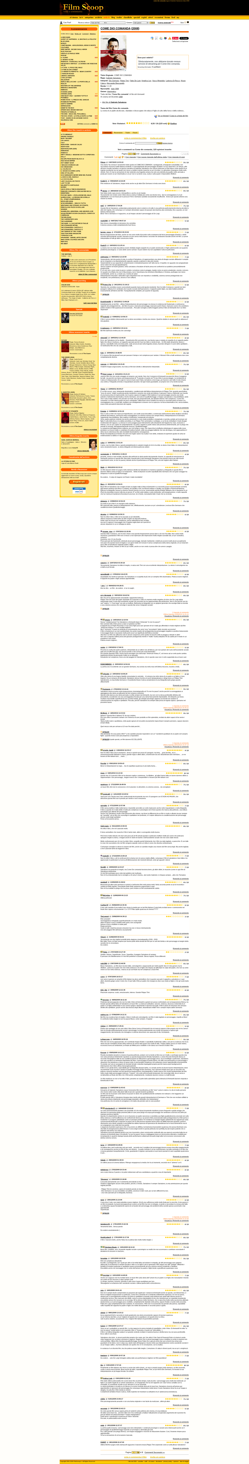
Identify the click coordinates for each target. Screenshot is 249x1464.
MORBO (63, 187)
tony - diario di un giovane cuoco (74, 118)
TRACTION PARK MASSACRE (71, 233)
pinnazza (104, 501)
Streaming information (145, 67)
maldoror (65, 80)
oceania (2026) (66, 92)
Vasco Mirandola (158, 81)
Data (72, 34)
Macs (103, 484)
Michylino (106, 895)
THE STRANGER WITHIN (69, 225)
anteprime (89, 17)
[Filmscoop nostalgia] (188, 23)
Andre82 (106, 317)
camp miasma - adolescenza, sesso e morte (78, 45)
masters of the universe (71, 85)
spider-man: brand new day (72, 110)
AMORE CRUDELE (67, 136)
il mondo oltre (67, 59)
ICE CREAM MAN (66, 167)
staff (145, 1461)
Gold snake (105, 826)
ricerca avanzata (164, 23)
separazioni (65, 106)
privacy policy (167, 1461)
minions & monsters (69, 87)
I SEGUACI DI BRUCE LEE (69, 165)
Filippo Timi (124, 81)
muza (103, 773)
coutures (65, 47)
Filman (103, 162)
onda (102, 1425)
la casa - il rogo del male (71, 67)
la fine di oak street (69, 69)
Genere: (129, 23)
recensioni (159, 17)
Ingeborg (104, 1355)
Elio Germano (114, 81)
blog (113, 17)
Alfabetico (93, 34)
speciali (137, 17)
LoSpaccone (105, 1039)
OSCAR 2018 (65, 285)
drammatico (111, 91)
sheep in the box (67, 108)
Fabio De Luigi (135, 81)
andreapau (104, 257)
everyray (104, 1088)
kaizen (103, 1326)
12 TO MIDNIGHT (66, 134)
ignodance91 (105, 1224)
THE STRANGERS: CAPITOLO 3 (72, 229)
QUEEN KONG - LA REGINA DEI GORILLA (75, 197)
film (97, 124)
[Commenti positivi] (120, 157)
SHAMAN (64, 209)
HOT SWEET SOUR (67, 163)
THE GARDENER (66, 221)
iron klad (106, 1275)
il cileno (64, 57)
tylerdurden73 (110, 1108)
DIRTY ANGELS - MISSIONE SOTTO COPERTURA (78, 154)
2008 (135, 28)
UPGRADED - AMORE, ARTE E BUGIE (74, 237)
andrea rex (105, 1015)
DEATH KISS (65, 146)
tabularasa (104, 1170)
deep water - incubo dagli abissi (74, 49)
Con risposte (131, 157)
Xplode (103, 1160)
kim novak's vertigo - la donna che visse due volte (79, 64)
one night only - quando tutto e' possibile (74, 97)
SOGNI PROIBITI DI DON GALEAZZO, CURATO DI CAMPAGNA (78, 214)
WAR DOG (64, 241)
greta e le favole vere (70, 53)
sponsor (176, 1461)
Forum (135, 133)
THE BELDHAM (66, 217)
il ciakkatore (105, 328)
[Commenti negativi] (123, 157)
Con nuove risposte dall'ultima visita (152, 157)
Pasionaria (106, 689)
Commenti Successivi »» (151, 154)
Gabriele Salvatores (113, 78)
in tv (81, 17)
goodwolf (104, 882)
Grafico (173, 123)
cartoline (140, 1461)
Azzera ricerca (167, 143)
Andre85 (105, 856)
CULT (63, 142)
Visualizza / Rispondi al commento (176, 616)
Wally (103, 467)
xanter (103, 647)
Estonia (103, 411)
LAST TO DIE (65, 183)
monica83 (106, 794)
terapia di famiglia (68, 112)
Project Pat (107, 285)
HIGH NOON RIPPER (68, 161)
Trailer (127, 133)
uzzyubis (104, 805)
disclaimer (159, 1461)
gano (102, 1200)
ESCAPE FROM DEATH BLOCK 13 (72, 159)
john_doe (104, 990)
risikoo (103, 1026)
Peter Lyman (107, 374)
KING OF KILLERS (67, 173)
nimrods (64, 90)
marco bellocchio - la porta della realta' (75, 82)
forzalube (104, 1258)
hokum (63, 55)
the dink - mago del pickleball (73, 114)
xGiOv (103, 1399)
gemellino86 (105, 574)
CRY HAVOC (65, 140)
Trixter (103, 389)
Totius (105, 952)
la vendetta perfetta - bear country (76, 71)
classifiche (128, 17)
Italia (113, 89)
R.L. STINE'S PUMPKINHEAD (70, 199)
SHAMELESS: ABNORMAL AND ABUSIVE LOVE (77, 211)
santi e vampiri (66, 104)
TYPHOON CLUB (66, 235)
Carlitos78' (105, 905)
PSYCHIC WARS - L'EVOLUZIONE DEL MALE (76, 195)
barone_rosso (106, 232)
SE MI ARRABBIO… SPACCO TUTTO (73, 203)
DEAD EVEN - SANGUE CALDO (71, 144)
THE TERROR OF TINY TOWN (71, 231)
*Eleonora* (104, 1179)
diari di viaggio (184, 1461)
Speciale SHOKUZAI (76, 313)
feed (173, 17)
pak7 (102, 206)
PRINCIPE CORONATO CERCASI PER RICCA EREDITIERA (76, 192)
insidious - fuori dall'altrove (73, 61)
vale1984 (104, 963)
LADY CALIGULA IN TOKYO (70, 181)
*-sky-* (103, 586)
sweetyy (104, 563)
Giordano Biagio (111, 1247)
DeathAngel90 (106, 302)
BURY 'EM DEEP (66, 138)
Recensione (118, 133)
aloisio (103, 1313)
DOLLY (63, 157)
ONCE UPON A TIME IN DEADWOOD (73, 189)
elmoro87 (104, 338)
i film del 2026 (132, 1461)
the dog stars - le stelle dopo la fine (76, 116)
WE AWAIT (64, 243)
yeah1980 (104, 221)
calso (103, 443)
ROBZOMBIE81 (106, 664)
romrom (103, 364)
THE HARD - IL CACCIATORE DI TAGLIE (74, 223)
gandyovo (104, 784)
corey (103, 977)
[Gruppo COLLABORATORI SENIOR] (101, 1000)
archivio (98, 17)
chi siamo (151, 1461)
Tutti (115, 157)
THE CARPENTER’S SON (69, 219)
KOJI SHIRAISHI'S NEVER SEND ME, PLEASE (76, 175)
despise (103, 514)
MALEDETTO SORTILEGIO (70, 185)
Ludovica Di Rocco (173, 81)
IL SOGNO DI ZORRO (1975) (70, 171)
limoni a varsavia (68, 75)
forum (167, 17)
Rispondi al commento (181, 177)
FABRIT (103, 1442)
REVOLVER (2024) (67, 201)
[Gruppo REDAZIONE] (101, 689)
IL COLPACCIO (66, 169)
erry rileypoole (106, 595)
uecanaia (104, 1408)
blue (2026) (65, 41)
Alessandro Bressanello (115, 83)
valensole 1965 (67, 120)
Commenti (107, 133)
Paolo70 (103, 245)
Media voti (78, 34)
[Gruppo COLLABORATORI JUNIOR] (101, 191)
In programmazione (79, 29)
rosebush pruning (68, 102)
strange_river (107, 531)
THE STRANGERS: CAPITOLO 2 (72, 227)
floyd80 (103, 867)
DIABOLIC (64, 153)
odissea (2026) (66, 94)
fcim (102, 353)
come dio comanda (115, 28)
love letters (66, 77)
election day (66, 51)
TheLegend (105, 916)
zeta (102, 1290)
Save (176, 38)
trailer (119, 17)
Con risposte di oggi (176, 157)
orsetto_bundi (108, 750)
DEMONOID (65, 150)
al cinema (74, 17)
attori (150, 17)
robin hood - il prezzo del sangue (75, 100)
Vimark (103, 937)
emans (107, 620)
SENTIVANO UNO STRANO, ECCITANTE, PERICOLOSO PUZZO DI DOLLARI (74, 206)
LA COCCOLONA (67, 179)
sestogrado (105, 454)
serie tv (107, 17)
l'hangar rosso (67, 73)
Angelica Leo (146, 81)
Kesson (103, 1052)
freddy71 (104, 181)
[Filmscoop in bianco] (185, 23)
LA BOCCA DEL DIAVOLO (70, 177)
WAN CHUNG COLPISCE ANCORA (72, 239)
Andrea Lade (107, 1378)
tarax (102, 1145)
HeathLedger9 (106, 1237)
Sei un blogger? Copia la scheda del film (173, 116)
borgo (63, 43)
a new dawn (65, 37)
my (178, 17)
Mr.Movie (104, 713)
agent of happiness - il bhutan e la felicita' (78, 39)
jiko (102, 1365)
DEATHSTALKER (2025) (69, 148)
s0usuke (106, 674)
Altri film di (114, 102)
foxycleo (105, 1000)
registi (144, 17)
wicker (104, 191)
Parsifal (103, 763)
